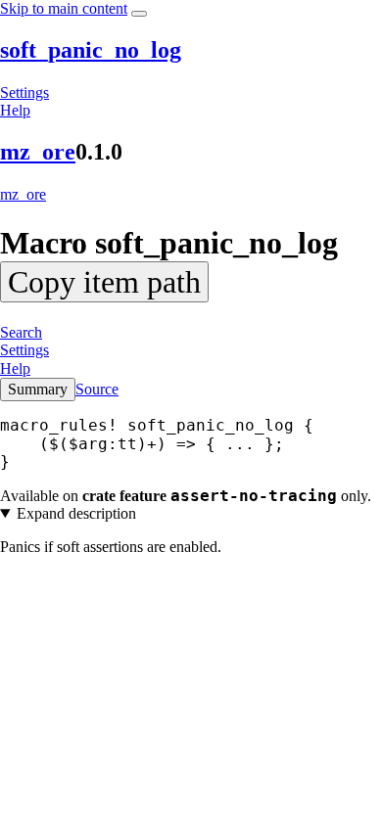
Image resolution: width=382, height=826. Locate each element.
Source (97, 389)
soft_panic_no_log (90, 50)
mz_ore (37, 151)
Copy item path (104, 281)
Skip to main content (63, 8)
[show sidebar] (139, 14)
